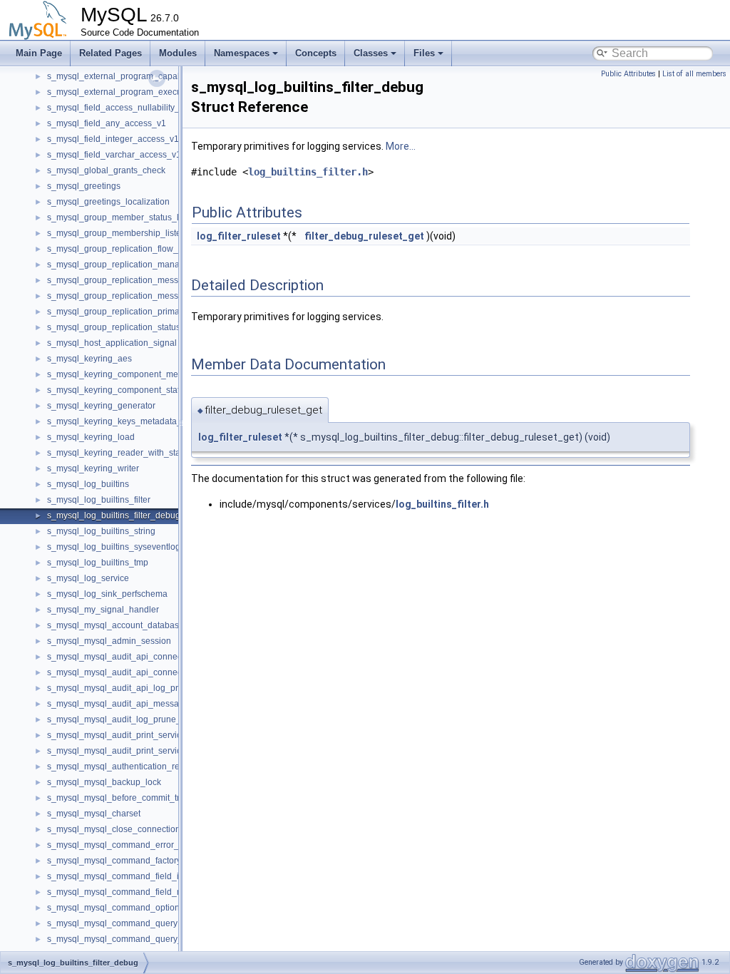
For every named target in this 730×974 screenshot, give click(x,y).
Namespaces (241, 53)
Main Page (39, 53)
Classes (371, 53)
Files (424, 53)
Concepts (315, 53)
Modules (178, 53)
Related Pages (110, 53)
